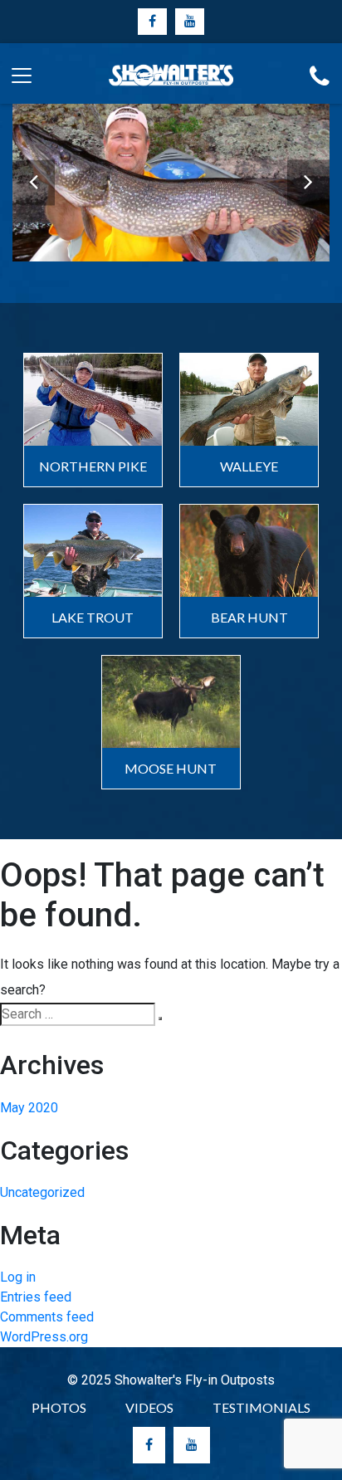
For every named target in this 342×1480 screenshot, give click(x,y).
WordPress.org (44, 1337)
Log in (18, 1277)
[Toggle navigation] (17, 73)
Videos (149, 1407)
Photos (59, 1407)
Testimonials (261, 1407)
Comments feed (47, 1317)
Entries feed (35, 1297)
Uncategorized (42, 1192)
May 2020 (29, 1108)
